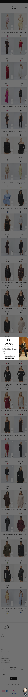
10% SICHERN (9, 358)
